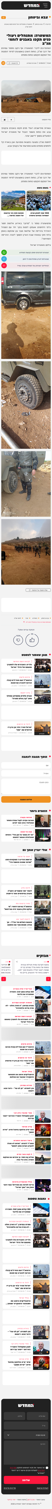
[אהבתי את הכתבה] (32, 640)
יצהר (26, 618)
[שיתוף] (17, 961)
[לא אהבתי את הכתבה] (18, 640)
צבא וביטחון (39, 24)
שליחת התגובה (26, 799)
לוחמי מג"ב (17, 618)
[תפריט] (45, 5)
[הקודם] (48, 979)
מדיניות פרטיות (10, 1488)
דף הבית (48, 24)
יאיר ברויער (11, 1499)
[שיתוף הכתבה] (3, 63)
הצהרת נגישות (42, 1488)
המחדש (34, 618)
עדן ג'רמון (31, 1499)
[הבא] (3, 979)
